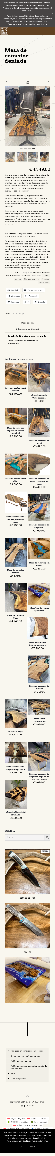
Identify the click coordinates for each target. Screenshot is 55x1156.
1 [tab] (21, 149)
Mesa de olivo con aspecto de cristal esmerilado (15, 430)
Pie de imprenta (18, 1078)
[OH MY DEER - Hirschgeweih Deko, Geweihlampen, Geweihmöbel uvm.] (4, 31)
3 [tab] (29, 149)
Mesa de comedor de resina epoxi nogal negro (16, 519)
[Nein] (51, 1141)
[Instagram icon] (22, 1105)
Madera (18, 279)
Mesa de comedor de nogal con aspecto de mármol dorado (39, 776)
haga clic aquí (33, 267)
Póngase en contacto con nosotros (27, 1051)
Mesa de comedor (31, 279)
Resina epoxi (44, 282)
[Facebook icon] (24, 1105)
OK (21, 1146)
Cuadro (46, 275)
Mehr (32, 1146)
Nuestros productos (21, 275)
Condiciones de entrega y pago (25, 1056)
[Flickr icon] (30, 1105)
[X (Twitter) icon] (27, 1105)
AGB (13, 1073)
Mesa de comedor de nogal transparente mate (39, 481)
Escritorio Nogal (15, 731)
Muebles (45, 279)
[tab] (27, 323)
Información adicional (27, 329)
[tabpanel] (27, 116)
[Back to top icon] (27, 1096)
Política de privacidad (21, 1061)
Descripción (27, 323)
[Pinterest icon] (33, 1105)
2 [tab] (25, 149)
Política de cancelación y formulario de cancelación (29, 1067)
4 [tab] (33, 149)
